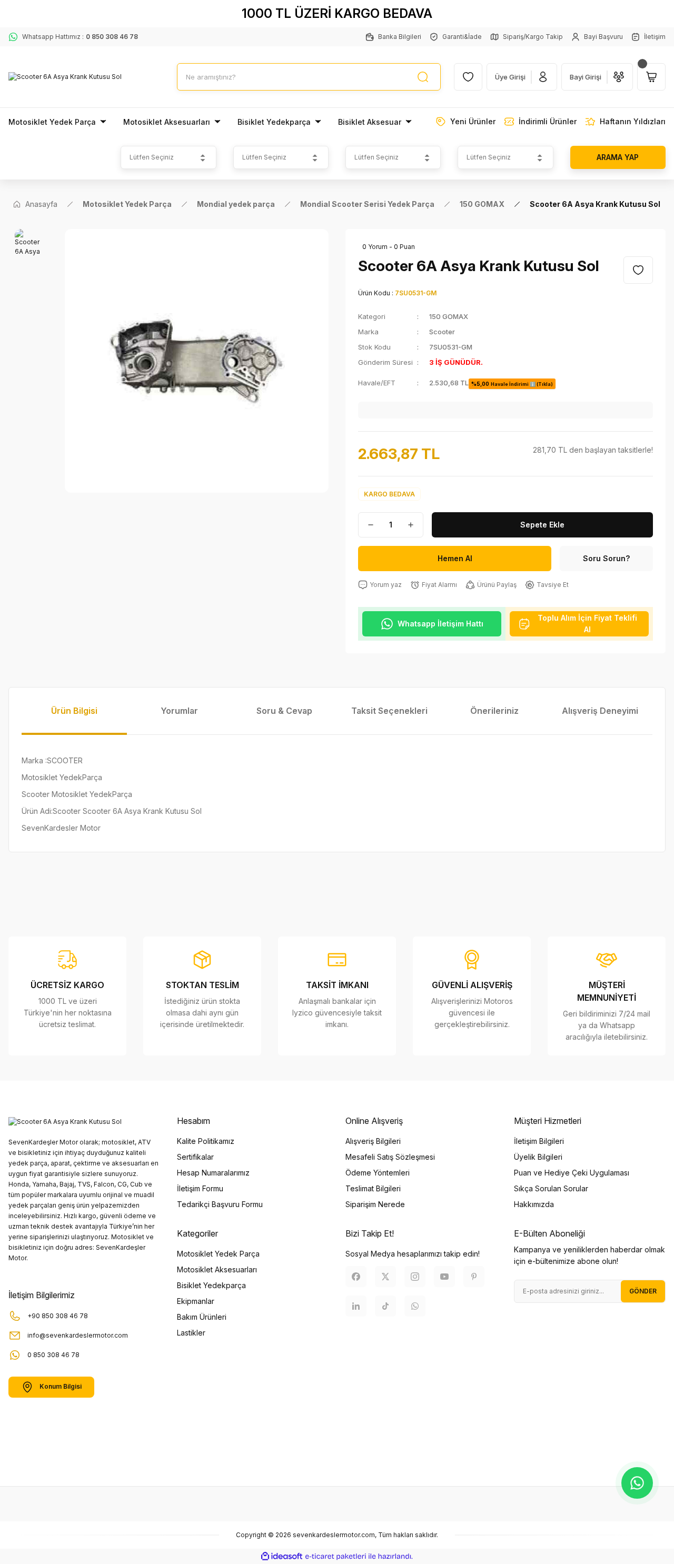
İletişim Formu (200, 1188)
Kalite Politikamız (205, 1141)
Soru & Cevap (284, 710)
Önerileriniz (494, 710)
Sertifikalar (195, 1156)
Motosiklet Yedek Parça (218, 1253)
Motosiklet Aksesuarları (217, 1269)
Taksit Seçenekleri (389, 710)
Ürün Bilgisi (74, 710)
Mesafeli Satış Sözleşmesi (390, 1156)
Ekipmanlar (195, 1301)
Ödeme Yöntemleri (377, 1172)
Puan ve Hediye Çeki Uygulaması (571, 1172)
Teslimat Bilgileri (373, 1188)
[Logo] (65, 77)
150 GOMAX (448, 316)
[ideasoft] (282, 1556)
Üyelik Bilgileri (538, 1156)
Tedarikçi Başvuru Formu (220, 1204)
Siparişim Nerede (375, 1204)
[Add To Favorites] (638, 270)
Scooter (442, 331)
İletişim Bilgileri (539, 1141)
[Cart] (651, 77)
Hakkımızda (534, 1204)
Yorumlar (179, 710)
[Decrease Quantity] (366, 524)
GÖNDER (643, 1291)
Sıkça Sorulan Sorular (551, 1188)
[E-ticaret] (335, 1556)
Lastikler (191, 1332)
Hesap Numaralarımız (213, 1172)
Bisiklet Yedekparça (211, 1285)
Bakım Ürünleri (201, 1316)
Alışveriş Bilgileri (373, 1141)
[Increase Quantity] (415, 524)
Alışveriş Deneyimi (600, 710)
